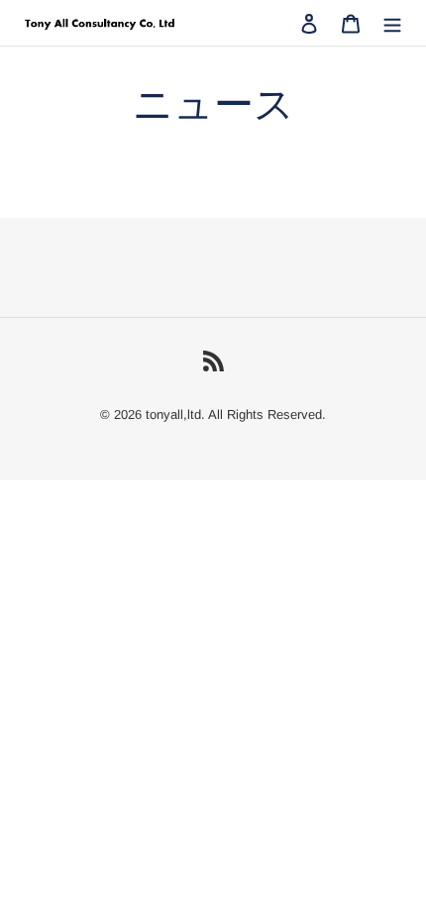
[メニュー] (392, 23)
